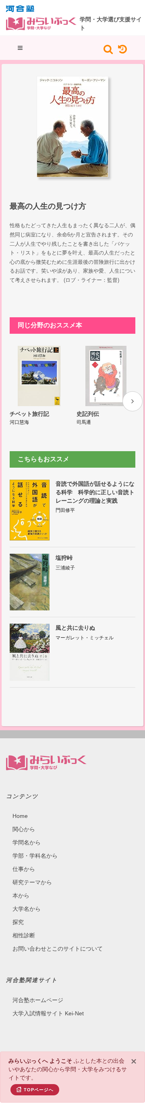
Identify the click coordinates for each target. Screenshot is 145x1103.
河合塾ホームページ (37, 1000)
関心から (23, 829)
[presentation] (132, 401)
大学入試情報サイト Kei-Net (48, 1013)
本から (20, 895)
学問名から (26, 842)
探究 (18, 922)
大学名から (26, 909)
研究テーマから (32, 882)
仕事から (23, 869)
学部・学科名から (35, 855)
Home (20, 816)
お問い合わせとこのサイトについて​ (57, 948)
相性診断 (23, 935)
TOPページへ (39, 1089)
